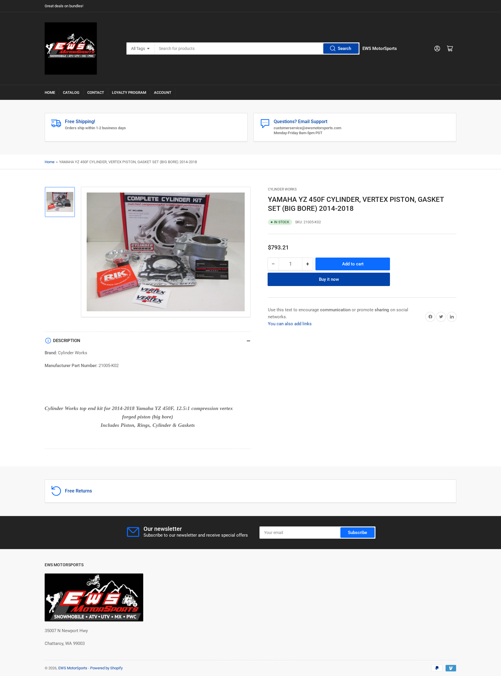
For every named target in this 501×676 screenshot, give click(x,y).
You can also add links (290, 323)
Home (50, 92)
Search (344, 48)
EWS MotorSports (72, 668)
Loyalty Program (129, 92)
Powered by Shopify (106, 668)
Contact (95, 92)
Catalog (71, 92)
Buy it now (329, 279)
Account (162, 92)
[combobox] (257, 48)
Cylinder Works (282, 189)
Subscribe (357, 532)
